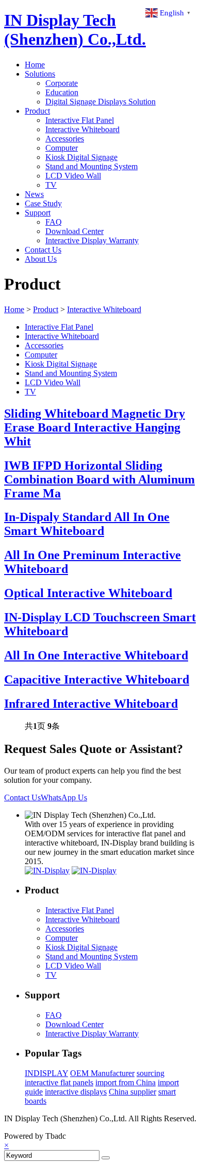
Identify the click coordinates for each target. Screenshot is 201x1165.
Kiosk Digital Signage (81, 157)
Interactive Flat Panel (79, 120)
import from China (125, 1082)
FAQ (53, 222)
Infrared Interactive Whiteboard (91, 703)
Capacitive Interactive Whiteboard (96, 679)
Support (38, 212)
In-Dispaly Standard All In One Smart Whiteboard (87, 523)
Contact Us (43, 249)
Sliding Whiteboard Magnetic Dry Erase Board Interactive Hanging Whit (94, 427)
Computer (61, 148)
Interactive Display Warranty (92, 240)
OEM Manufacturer (102, 1073)
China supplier (132, 1091)
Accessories (64, 138)
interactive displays (76, 1091)
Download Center (74, 231)
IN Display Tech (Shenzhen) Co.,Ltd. (75, 29)
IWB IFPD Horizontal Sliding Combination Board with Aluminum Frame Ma (99, 479)
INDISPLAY (46, 1073)
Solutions (40, 73)
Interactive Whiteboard (82, 129)
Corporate (61, 83)
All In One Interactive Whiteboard (96, 655)
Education (61, 92)
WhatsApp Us (64, 797)
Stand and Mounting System (91, 166)
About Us (41, 259)
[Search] (106, 1157)
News (34, 194)
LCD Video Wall (73, 175)
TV (51, 185)
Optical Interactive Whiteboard (88, 593)
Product (37, 110)
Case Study (43, 203)
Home (35, 64)
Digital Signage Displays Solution (100, 101)
